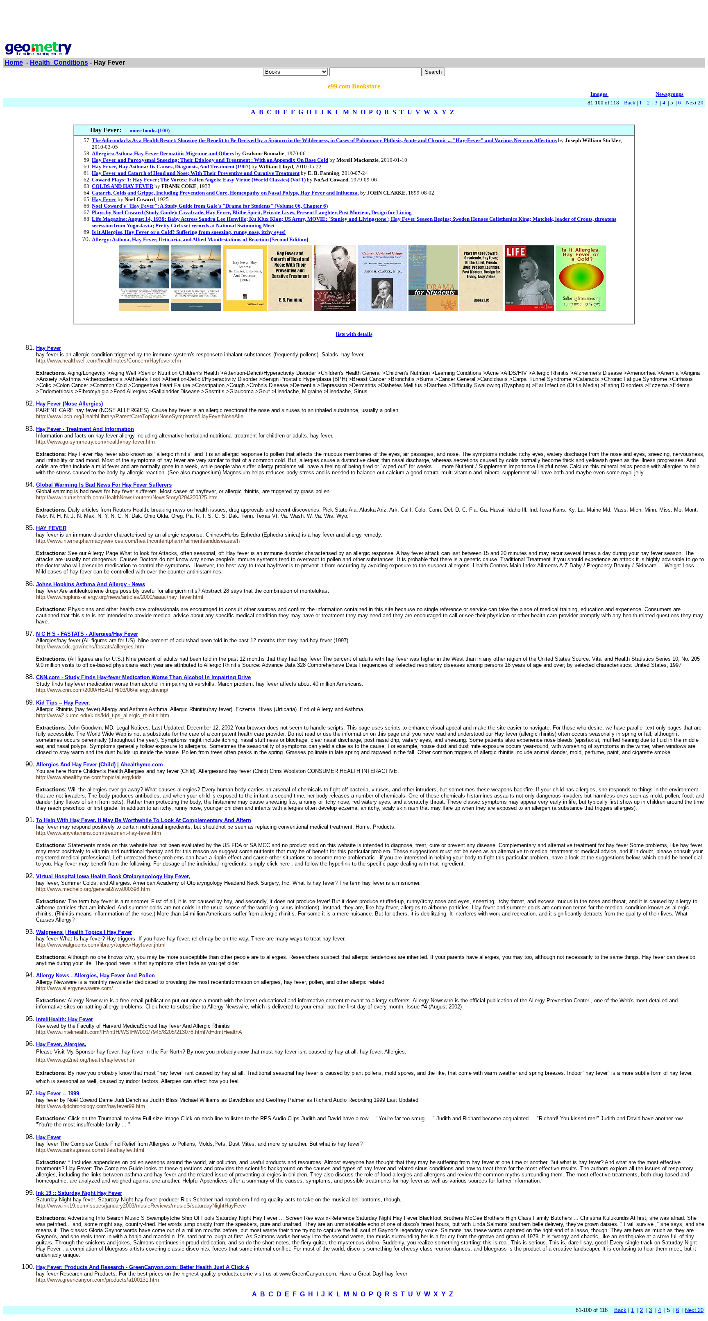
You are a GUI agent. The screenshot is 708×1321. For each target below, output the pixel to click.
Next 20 (694, 103)
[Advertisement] (354, 21)
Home (14, 62)
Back (629, 103)
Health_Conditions (59, 62)
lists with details (354, 334)
